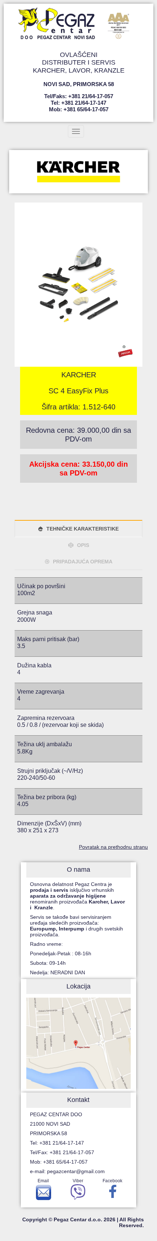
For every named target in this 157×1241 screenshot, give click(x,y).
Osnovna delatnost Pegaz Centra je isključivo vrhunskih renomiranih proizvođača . (77, 895)
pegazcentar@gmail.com (76, 1171)
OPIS (83, 545)
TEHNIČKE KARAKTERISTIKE (82, 529)
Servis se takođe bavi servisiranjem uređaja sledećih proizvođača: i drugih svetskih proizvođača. (76, 925)
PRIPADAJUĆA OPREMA (82, 561)
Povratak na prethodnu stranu (113, 847)
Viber (78, 1180)
